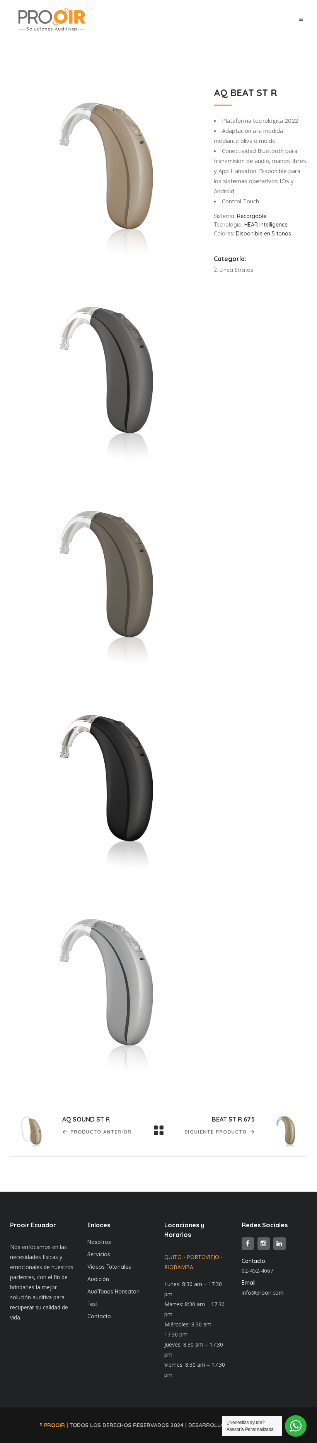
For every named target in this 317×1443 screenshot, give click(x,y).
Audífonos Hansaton (113, 1291)
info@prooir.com (263, 1292)
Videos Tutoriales (109, 1266)
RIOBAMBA (178, 1267)
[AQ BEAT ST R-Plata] (106, 986)
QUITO (173, 1257)
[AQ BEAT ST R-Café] (106, 578)
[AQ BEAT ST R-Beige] (106, 170)
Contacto (99, 1316)
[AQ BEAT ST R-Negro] (106, 782)
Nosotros (99, 1242)
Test (92, 1303)
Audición (98, 1279)
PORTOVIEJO (203, 1257)
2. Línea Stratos (233, 269)
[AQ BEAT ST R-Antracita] (106, 374)
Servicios (98, 1254)
